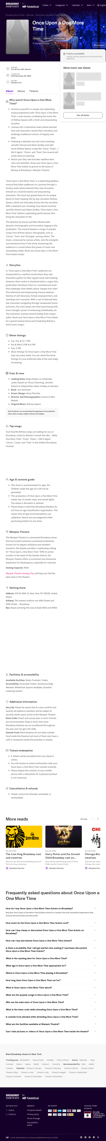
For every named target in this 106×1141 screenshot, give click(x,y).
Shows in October (13, 1076)
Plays (92, 1060)
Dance (19, 1064)
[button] (47, 5)
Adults (91, 1064)
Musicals (30, 15)
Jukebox (47, 38)
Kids (83, 1064)
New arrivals (38, 1060)
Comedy (9, 1064)
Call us (11, 1110)
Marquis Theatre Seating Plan (20, 573)
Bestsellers (25, 1060)
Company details (34, 1110)
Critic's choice (63, 1060)
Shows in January (34, 1068)
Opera (28, 1064)
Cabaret (45, 1064)
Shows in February (53, 1068)
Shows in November (33, 1076)
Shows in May (12, 1072)
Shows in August (59, 1072)
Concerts (56, 1064)
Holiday (50, 1060)
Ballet (36, 1064)
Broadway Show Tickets (15, 15)
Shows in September (78, 1072)
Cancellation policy (32, 1123)
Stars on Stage (59, 38)
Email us (12, 1114)
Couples (9, 1068)
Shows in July (43, 1072)
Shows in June (27, 1072)
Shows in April (87, 1068)
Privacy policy (33, 1114)
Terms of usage (33, 1118)
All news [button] (84, 818)
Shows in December (53, 1076)
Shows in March (71, 1068)
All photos (100, 45)
